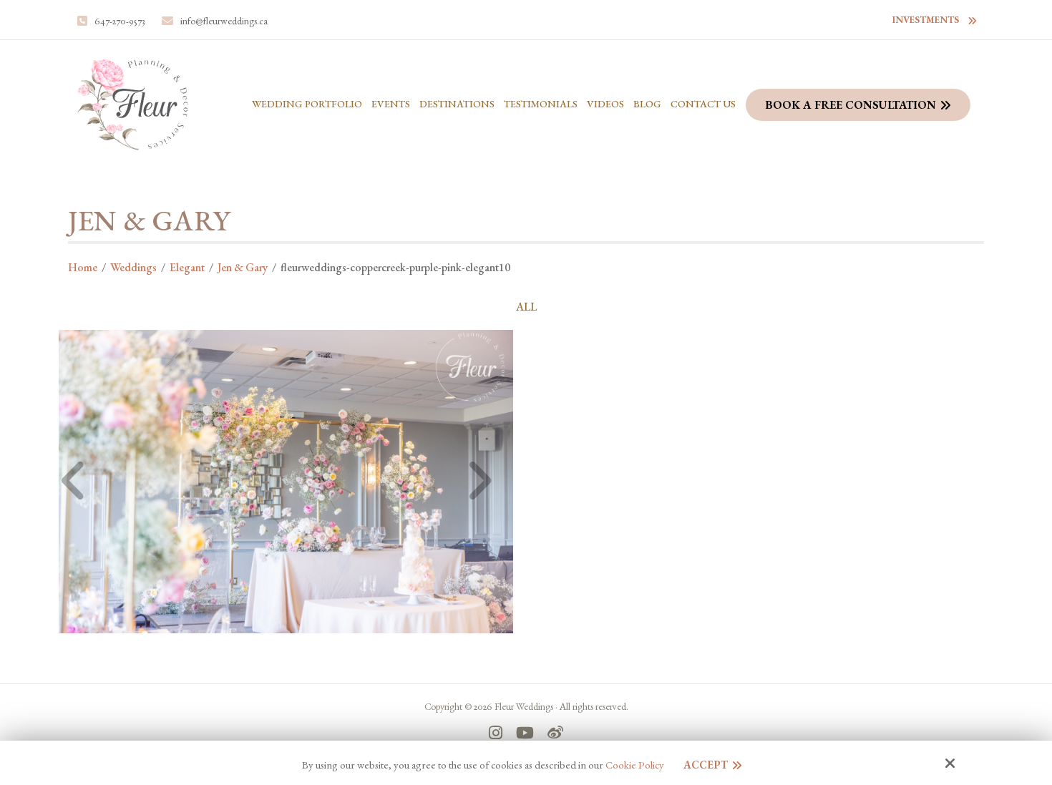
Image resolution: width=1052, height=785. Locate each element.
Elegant (187, 267)
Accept (705, 764)
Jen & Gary (243, 267)
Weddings (133, 267)
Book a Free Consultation (850, 104)
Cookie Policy (634, 765)
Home (82, 267)
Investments (925, 20)
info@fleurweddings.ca (224, 20)
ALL (526, 307)
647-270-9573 (119, 20)
